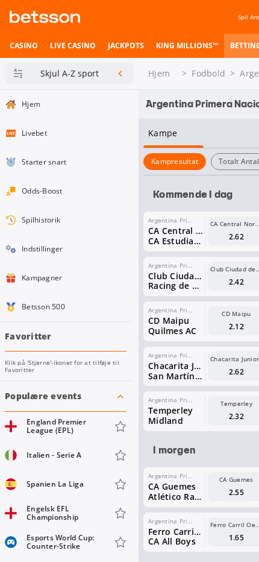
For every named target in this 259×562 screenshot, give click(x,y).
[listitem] (24, 46)
